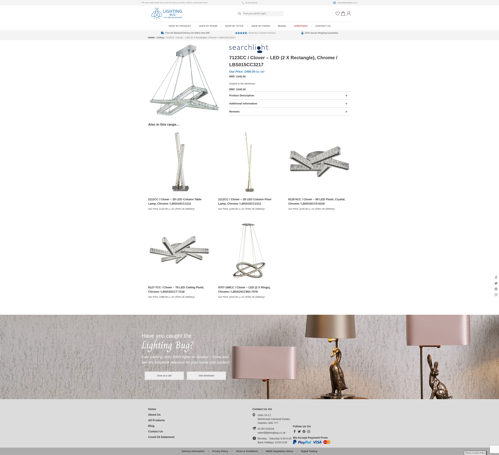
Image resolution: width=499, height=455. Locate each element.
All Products (156, 420)
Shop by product (180, 26)
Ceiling (160, 37)
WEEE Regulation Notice (279, 451)
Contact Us (322, 26)
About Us (154, 414)
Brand (282, 26)
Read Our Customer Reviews (262, 33)
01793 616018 (251, 3)
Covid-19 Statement (161, 437)
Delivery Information (193, 451)
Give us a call (164, 375)
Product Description (241, 95)
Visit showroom (206, 375)
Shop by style (234, 26)
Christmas (301, 26)
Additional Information (243, 103)
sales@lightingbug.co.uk (347, 3)
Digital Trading (309, 451)
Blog (151, 425)
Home (151, 37)
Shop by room (208, 26)
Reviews (234, 111)
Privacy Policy (220, 451)
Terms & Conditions (247, 451)
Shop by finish (260, 26)
